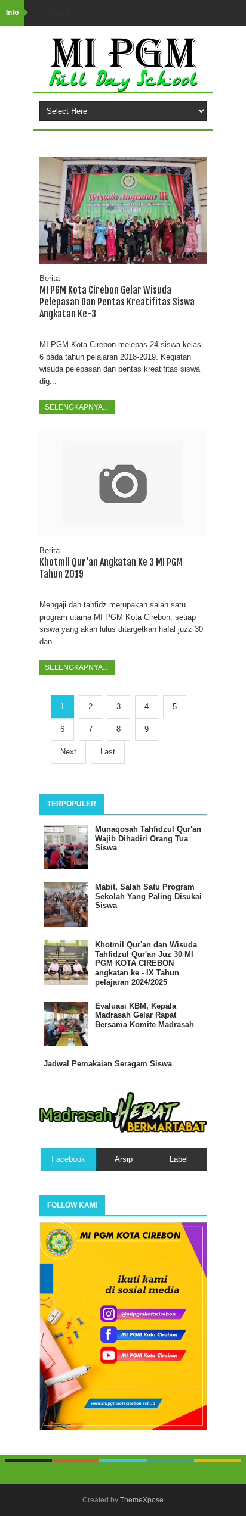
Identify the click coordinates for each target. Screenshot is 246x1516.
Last (107, 751)
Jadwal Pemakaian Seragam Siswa (108, 1063)
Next (68, 751)
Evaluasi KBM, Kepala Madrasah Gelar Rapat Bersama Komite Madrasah (144, 1015)
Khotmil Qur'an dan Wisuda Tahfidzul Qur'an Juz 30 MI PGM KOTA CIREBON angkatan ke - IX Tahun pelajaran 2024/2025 (146, 963)
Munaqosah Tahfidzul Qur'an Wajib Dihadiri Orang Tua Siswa (148, 838)
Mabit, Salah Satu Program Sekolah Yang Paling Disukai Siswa (148, 896)
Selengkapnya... (77, 407)
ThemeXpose (142, 1500)
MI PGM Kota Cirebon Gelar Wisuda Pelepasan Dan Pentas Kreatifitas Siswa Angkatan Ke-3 (117, 302)
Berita (49, 278)
